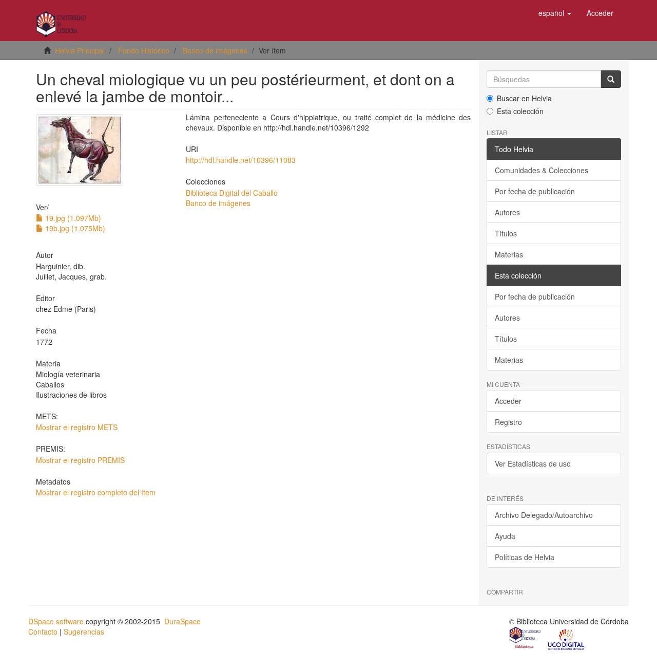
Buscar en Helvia (524, 98)
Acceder (508, 401)
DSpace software (56, 621)
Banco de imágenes (215, 50)
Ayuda (505, 536)
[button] (555, 13)
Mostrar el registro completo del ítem (96, 492)
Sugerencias (84, 631)
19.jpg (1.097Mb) (72, 218)
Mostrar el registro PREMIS (80, 460)
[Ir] (611, 79)
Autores (507, 212)
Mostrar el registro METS (77, 427)
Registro (508, 422)
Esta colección (520, 111)
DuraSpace (182, 621)
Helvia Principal (80, 50)
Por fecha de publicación (535, 191)
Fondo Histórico (143, 50)
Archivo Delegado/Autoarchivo (544, 515)
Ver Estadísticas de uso (533, 463)
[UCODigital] (566, 639)
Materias (509, 254)
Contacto (42, 631)
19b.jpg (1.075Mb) (74, 228)
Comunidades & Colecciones (541, 170)
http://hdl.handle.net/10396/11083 (241, 160)
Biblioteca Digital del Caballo (232, 193)
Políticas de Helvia (524, 557)
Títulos (506, 233)
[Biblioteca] (525, 639)
